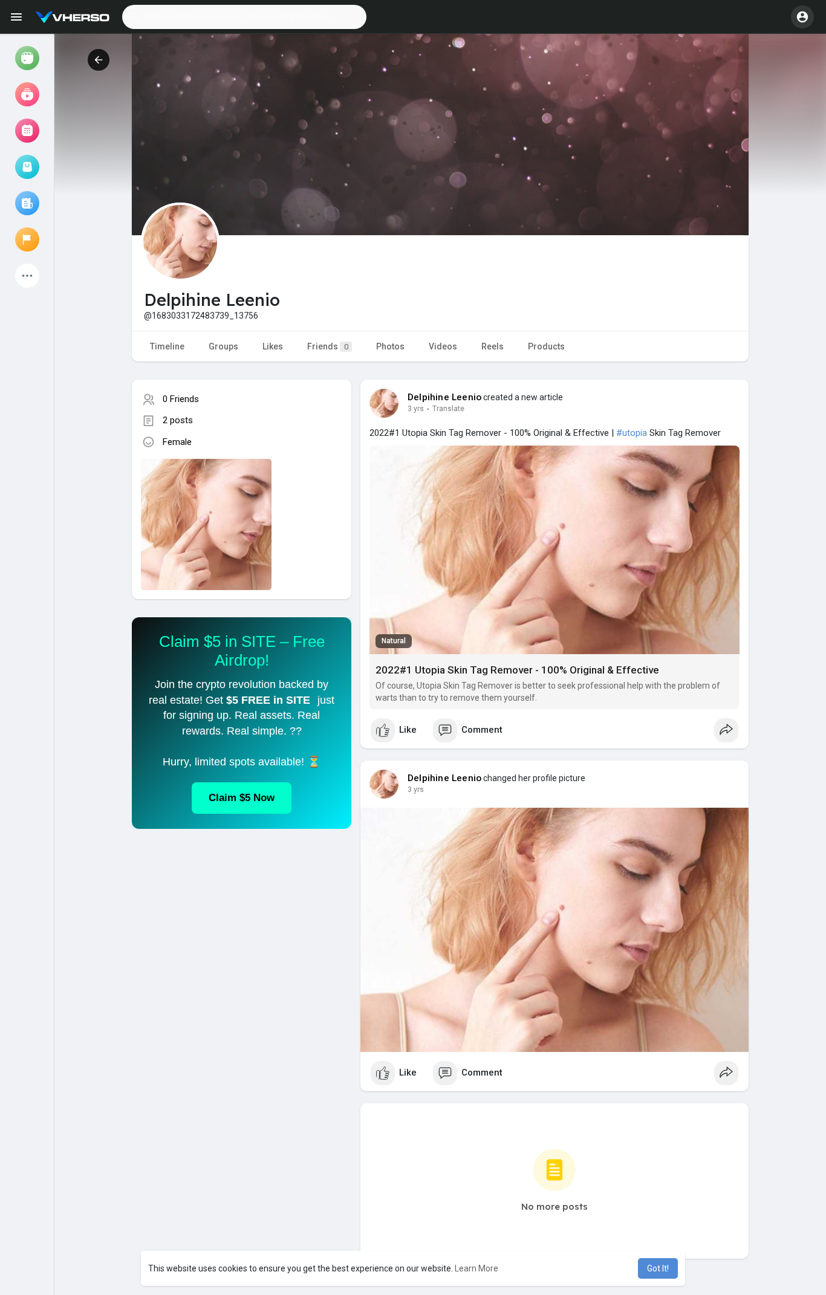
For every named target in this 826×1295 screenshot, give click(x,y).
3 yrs (416, 408)
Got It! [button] (658, 1268)
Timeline (167, 346)
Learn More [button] (476, 1268)
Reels (492, 346)
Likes (272, 346)
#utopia (631, 432)
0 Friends (181, 399)
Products (546, 346)
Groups (223, 346)
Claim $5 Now (242, 797)
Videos (443, 346)
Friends (327, 346)
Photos (390, 346)
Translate (448, 408)
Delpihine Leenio (444, 397)
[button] (244, 17)
